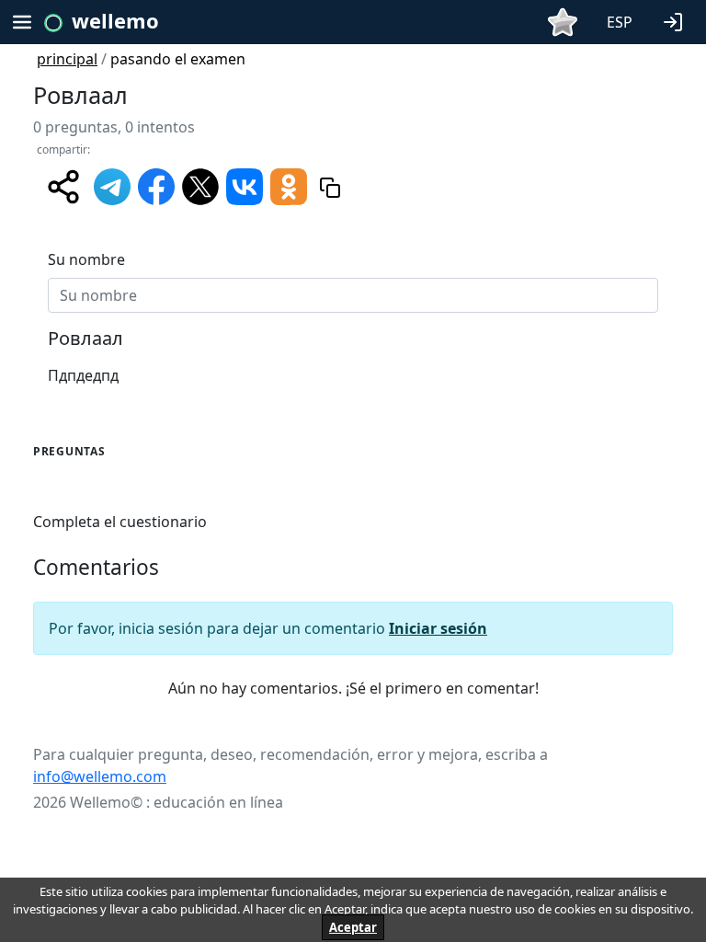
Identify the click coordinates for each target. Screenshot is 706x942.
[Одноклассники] (288, 186)
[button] (676, 20)
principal (67, 59)
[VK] (244, 186)
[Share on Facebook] (156, 186)
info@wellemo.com (99, 776)
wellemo (115, 20)
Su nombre (86, 259)
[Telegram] (112, 186)
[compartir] (63, 187)
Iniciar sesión (438, 628)
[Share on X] (200, 186)
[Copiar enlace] (330, 187)
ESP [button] (619, 22)
